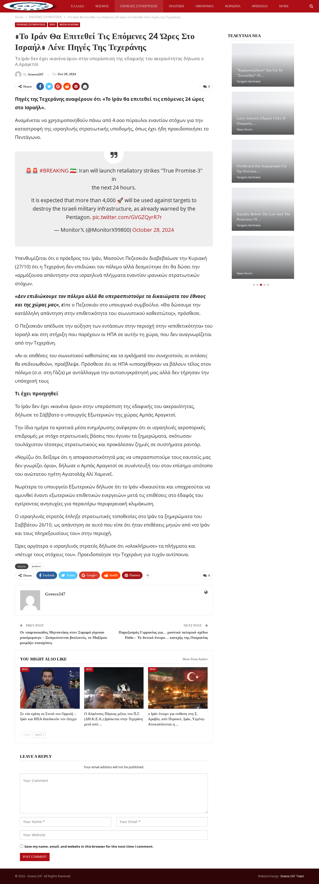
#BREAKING (54, 170)
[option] (261, 164)
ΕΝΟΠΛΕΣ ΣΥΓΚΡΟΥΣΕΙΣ (139, 6)
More (284, 6)
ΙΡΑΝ (52, 24)
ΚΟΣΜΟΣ (102, 6)
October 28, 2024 (153, 229)
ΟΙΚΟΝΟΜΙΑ (204, 6)
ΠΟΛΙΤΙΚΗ (176, 6)
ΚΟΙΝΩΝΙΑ (232, 6)
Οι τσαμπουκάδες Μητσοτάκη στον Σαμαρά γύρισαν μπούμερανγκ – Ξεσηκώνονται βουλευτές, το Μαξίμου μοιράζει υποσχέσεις (63, 637)
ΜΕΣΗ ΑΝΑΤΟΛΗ (69, 24)
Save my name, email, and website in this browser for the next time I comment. (89, 846)
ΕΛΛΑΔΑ (77, 6)
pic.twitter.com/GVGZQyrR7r (127, 217)
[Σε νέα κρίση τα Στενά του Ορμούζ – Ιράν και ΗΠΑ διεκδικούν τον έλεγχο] (50, 688)
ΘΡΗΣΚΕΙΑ (260, 6)
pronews (36, 566)
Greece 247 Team (292, 876)
